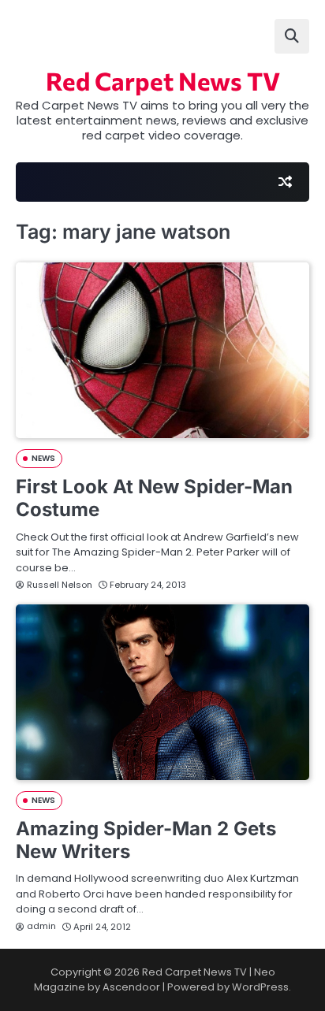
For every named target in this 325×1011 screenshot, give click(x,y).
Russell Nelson (59, 584)
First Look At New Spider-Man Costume (154, 498)
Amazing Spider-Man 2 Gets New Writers (146, 840)
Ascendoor (131, 986)
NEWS (43, 458)
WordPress (260, 986)
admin (41, 926)
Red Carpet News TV (163, 80)
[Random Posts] (285, 182)
